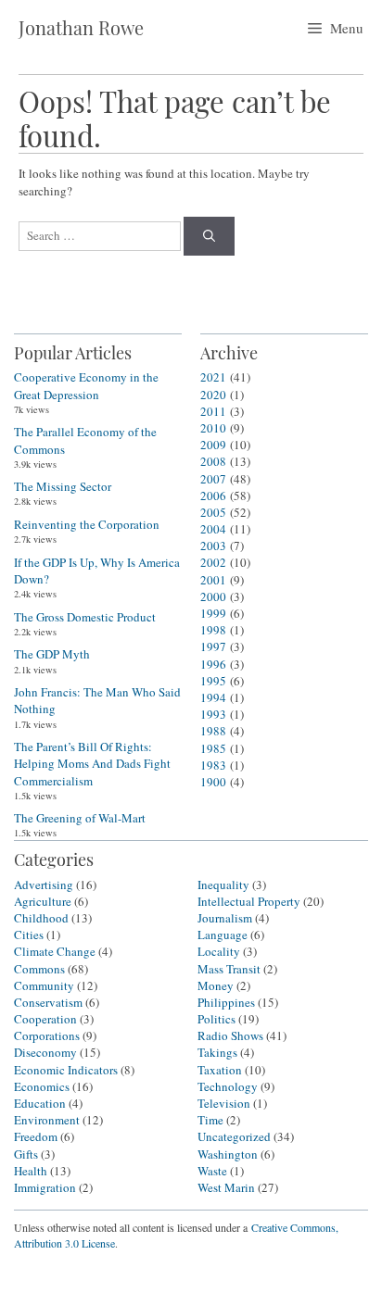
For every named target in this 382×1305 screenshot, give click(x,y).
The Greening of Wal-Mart (80, 817)
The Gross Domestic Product (85, 617)
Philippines (226, 1002)
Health (30, 1170)
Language (222, 934)
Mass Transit (229, 968)
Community (44, 985)
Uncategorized (234, 1136)
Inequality (223, 884)
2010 (213, 428)
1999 (213, 613)
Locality (218, 951)
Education (40, 1103)
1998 (213, 629)
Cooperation (45, 1018)
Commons (39, 968)
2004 (213, 529)
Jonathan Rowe (81, 27)
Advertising (43, 884)
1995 (213, 680)
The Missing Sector (62, 486)
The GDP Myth (52, 654)
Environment (47, 1119)
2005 (213, 512)
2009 (213, 444)
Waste (212, 1170)
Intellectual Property (248, 901)
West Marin (226, 1187)
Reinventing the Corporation (86, 524)
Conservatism (48, 1002)
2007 (213, 479)
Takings (217, 1052)
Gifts (26, 1154)
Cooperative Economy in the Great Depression (86, 385)
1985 (213, 748)
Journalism (224, 918)
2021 (213, 377)
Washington (227, 1154)
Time (210, 1119)
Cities (29, 934)
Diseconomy (45, 1052)
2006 (213, 495)
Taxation (219, 1069)
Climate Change (55, 951)
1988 (213, 730)
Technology (227, 1086)
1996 (213, 664)
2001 (213, 579)
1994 (213, 697)
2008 (213, 461)
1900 (213, 781)
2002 (213, 562)
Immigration (45, 1187)
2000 (213, 596)
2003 (213, 545)
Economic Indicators (66, 1069)
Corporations (47, 1035)
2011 (213, 411)
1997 (213, 646)
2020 (213, 394)
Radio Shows (230, 1035)
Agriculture (42, 901)
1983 (213, 765)
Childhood (41, 918)
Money (215, 985)
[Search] (209, 236)
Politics (216, 1018)
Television (223, 1103)
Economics (42, 1086)
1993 (213, 714)
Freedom (35, 1136)
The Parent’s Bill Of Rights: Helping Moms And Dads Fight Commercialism (92, 763)
